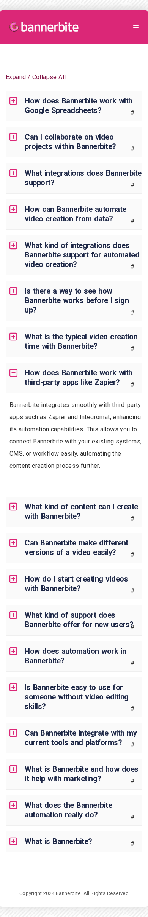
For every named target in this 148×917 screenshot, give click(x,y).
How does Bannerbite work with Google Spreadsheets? (78, 105)
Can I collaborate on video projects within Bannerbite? (70, 141)
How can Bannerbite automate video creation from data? (75, 214)
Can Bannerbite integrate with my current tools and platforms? (81, 737)
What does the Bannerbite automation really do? (68, 810)
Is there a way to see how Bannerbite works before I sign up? (77, 300)
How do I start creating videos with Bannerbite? (76, 583)
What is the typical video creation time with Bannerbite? (81, 341)
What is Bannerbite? (58, 841)
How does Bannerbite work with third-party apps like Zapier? (78, 377)
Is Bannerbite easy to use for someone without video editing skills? (77, 697)
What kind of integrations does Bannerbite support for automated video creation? (82, 255)
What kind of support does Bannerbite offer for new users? (79, 619)
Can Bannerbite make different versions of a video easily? (76, 547)
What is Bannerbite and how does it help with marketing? (82, 773)
